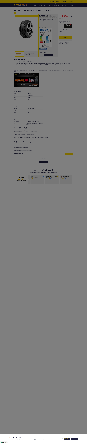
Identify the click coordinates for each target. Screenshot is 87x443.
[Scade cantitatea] (60, 33)
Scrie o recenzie (44, 162)
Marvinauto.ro (55, 172)
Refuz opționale (67, 438)
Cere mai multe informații (48, 54)
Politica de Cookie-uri (37, 439)
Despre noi (46, 5)
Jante (40, 5)
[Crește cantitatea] (64, 33)
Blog (50, 5)
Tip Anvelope (34, 5)
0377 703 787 (58, 3)
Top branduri (64, 5)
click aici (29, 54)
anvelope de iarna (66, 67)
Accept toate (74, 438)
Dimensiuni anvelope (56, 5)
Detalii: (61, 22)
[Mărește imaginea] (36, 19)
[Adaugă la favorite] (71, 16)
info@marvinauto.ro (70, 3)
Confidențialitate (44, 439)
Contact (71, 5)
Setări (62, 438)
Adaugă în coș (65, 37)
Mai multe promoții (66, 40)
